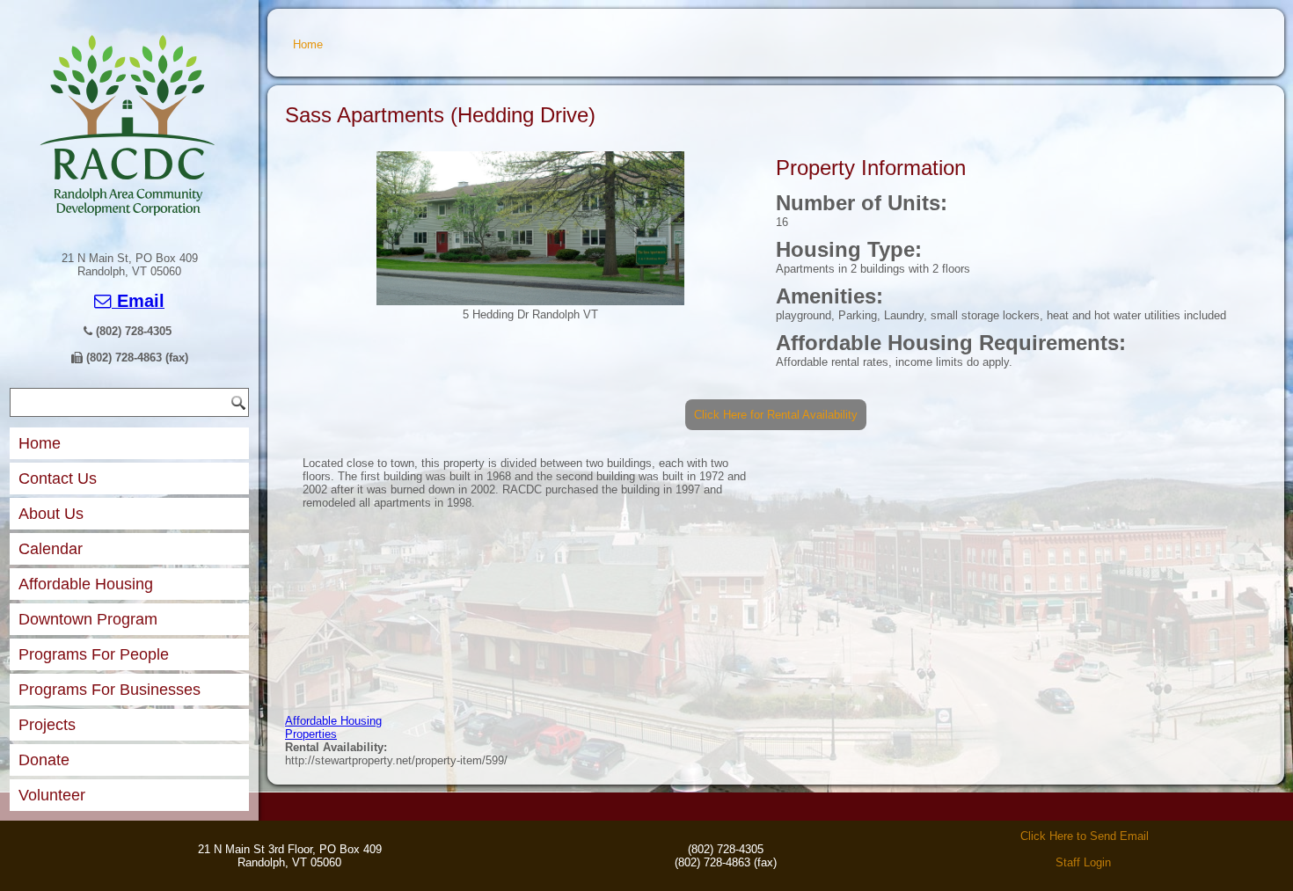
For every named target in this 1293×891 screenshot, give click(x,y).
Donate (43, 760)
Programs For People (93, 654)
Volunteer (51, 795)
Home (39, 443)
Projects (47, 725)
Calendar (50, 549)
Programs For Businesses (109, 689)
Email (138, 300)
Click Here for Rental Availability (776, 414)
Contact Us (57, 478)
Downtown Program (87, 619)
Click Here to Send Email (1084, 836)
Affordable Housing (85, 584)
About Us (51, 513)
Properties (311, 734)
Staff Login (1083, 862)
